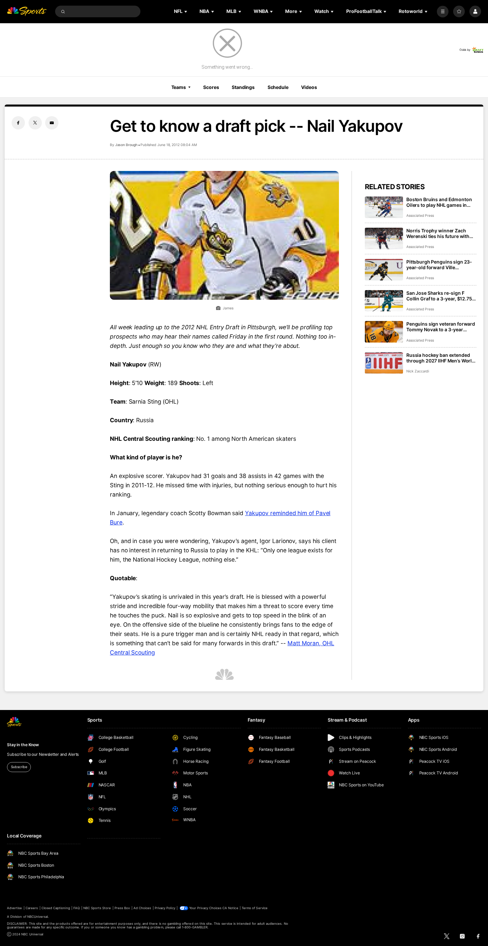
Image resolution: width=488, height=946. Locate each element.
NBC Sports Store (97, 908)
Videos (309, 87)
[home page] (26, 11)
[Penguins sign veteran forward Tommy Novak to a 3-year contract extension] (384, 332)
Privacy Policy (165, 908)
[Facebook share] (18, 122)
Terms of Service (255, 908)
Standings (243, 87)
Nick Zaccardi (417, 371)
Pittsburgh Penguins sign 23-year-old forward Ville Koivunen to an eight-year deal (440, 264)
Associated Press (420, 215)
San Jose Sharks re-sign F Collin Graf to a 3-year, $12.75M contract (441, 295)
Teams (178, 87)
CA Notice (230, 908)
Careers (32, 908)
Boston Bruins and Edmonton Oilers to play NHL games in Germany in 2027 (439, 202)
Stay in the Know (23, 744)
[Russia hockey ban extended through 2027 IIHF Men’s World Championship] (384, 363)
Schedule (278, 87)
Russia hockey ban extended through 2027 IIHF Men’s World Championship (440, 357)
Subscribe (19, 767)
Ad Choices (142, 908)
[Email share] (51, 122)
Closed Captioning (55, 908)
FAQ (76, 908)
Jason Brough (126, 145)
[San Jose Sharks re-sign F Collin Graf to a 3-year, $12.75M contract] (384, 301)
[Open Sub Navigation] (186, 11)
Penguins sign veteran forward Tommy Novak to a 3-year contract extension (440, 326)
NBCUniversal (37, 916)
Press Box (122, 908)
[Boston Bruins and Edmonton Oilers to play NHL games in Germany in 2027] (384, 207)
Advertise (14, 908)
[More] (442, 11)
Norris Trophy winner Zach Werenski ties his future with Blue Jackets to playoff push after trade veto (437, 233)
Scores (211, 87)
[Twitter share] (35, 122)
